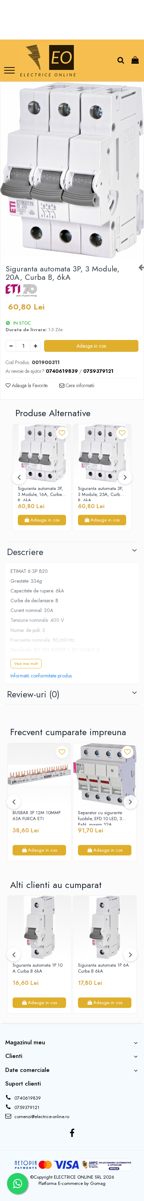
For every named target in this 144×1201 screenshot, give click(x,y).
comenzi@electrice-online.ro (41, 1116)
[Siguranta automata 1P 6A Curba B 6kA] (104, 927)
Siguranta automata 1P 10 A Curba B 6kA (38, 968)
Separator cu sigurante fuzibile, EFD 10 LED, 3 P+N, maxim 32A (100, 817)
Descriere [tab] (25, 552)
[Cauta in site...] (120, 60)
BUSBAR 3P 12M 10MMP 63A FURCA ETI (36, 816)
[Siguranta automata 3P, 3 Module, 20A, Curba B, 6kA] (72, 170)
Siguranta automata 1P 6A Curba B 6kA (103, 968)
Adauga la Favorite (29, 385)
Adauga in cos (91, 345)
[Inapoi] (138, 267)
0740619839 (27, 1098)
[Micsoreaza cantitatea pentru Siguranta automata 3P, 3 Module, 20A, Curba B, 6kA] (11, 346)
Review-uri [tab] (33, 694)
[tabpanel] (72, 170)
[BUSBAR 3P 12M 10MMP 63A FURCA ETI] (39, 774)
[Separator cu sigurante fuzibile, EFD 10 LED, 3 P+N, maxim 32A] (104, 774)
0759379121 (26, 1107)
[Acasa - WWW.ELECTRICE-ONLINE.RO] (48, 60)
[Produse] (9, 71)
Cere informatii (79, 385)
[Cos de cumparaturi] (135, 60)
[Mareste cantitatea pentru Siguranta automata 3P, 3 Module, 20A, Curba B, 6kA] (35, 346)
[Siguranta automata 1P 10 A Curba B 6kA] (39, 927)
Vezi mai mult (26, 663)
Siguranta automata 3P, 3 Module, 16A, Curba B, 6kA (40, 493)
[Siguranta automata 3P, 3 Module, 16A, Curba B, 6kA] (42, 453)
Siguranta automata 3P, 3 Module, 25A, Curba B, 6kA (100, 493)
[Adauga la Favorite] (62, 433)
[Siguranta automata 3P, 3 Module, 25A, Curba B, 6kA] (102, 453)
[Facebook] (72, 1133)
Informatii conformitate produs (41, 676)
